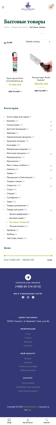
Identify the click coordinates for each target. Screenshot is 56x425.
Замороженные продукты (19, 137)
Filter (49, 260)
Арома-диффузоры (18, 214)
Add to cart (14, 92)
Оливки (10, 173)
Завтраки (11, 133)
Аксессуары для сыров (18, 117)
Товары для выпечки (16, 206)
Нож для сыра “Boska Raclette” (41, 79)
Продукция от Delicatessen (20, 177)
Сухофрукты (12, 198)
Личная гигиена (17, 226)
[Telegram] (33, 297)
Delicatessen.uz (30, 407)
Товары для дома (19, 27)
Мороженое (12, 161)
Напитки (10, 169)
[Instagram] (28, 297)
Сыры (9, 202)
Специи (10, 194)
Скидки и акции (14, 181)
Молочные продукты (16, 153)
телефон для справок (28, 283)
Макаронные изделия (17, 149)
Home (6, 27)
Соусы (10, 190)
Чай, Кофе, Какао (15, 238)
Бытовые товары (18, 222)
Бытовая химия (17, 218)
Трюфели (11, 230)
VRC (29, 410)
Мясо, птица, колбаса (17, 165)
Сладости (11, 185)
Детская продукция (16, 129)
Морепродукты (14, 157)
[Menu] (5, 7)
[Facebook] (23, 297)
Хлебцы (10, 234)
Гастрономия (13, 125)
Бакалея (11, 121)
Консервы (11, 145)
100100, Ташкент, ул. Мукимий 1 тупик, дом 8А (28, 321)
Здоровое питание (16, 141)
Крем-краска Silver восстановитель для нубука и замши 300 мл (15, 79)
